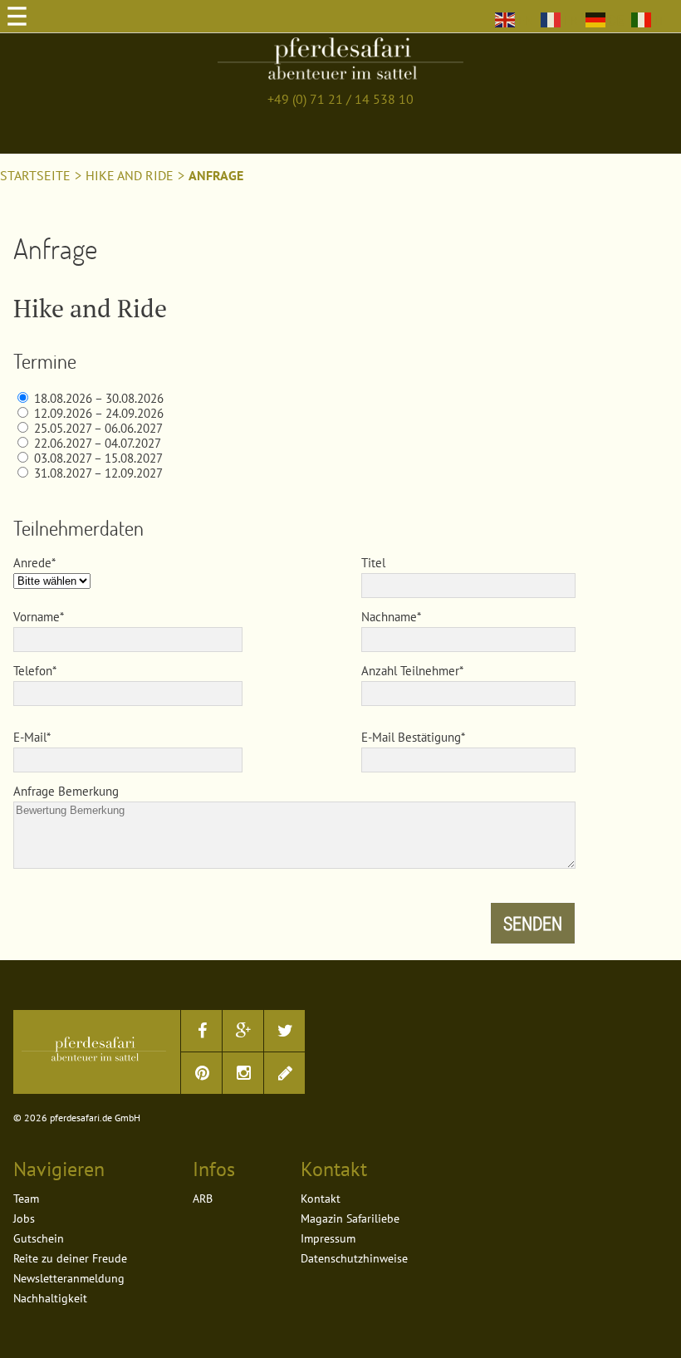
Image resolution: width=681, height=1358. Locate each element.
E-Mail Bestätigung (411, 737)
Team (26, 1198)
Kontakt (320, 1198)
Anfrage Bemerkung (66, 791)
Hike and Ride (130, 175)
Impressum (328, 1238)
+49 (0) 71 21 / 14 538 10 (340, 99)
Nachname (389, 616)
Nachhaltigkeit (50, 1298)
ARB (203, 1198)
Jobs (24, 1218)
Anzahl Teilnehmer (410, 670)
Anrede (32, 562)
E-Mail (30, 737)
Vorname (36, 616)
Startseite (35, 175)
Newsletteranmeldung (69, 1278)
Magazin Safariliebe (350, 1218)
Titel (373, 562)
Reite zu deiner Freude (70, 1258)
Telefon (32, 670)
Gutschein (38, 1238)
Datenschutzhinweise (354, 1258)
